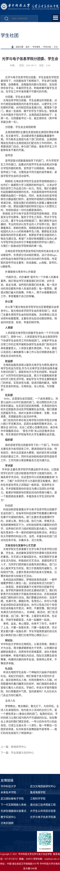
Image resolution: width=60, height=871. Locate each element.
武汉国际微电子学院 (12, 798)
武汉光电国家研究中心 (43, 786)
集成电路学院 (37, 792)
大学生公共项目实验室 (43, 811)
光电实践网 (7, 823)
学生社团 (47, 47)
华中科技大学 (8, 786)
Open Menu (55, 17)
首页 (27, 47)
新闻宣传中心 (18, 746)
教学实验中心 (8, 817)
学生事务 (36, 47)
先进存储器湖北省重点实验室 (17, 811)
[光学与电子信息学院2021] (30, 5)
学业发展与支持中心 (22, 752)
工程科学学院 (37, 798)
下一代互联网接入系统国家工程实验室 (22, 804)
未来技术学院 (8, 792)
